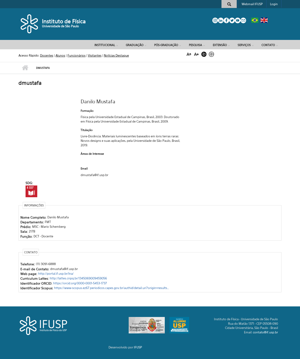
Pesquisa (195, 45)
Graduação (134, 45)
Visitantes (94, 55)
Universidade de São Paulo (60, 26)
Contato (268, 45)
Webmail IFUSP (252, 4)
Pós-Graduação (166, 45)
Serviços (244, 45)
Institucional (104, 45)
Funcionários (77, 55)
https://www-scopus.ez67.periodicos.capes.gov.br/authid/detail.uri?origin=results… (111, 288)
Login (274, 4)
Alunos (60, 55)
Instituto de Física (64, 21)
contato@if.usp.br (265, 332)
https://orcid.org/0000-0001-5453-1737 (80, 283)
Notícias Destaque (116, 55)
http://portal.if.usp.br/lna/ (56, 273)
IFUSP (138, 347)
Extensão (220, 45)
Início (25, 68)
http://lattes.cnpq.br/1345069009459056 (78, 278)
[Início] (30, 23)
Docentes (46, 55)
